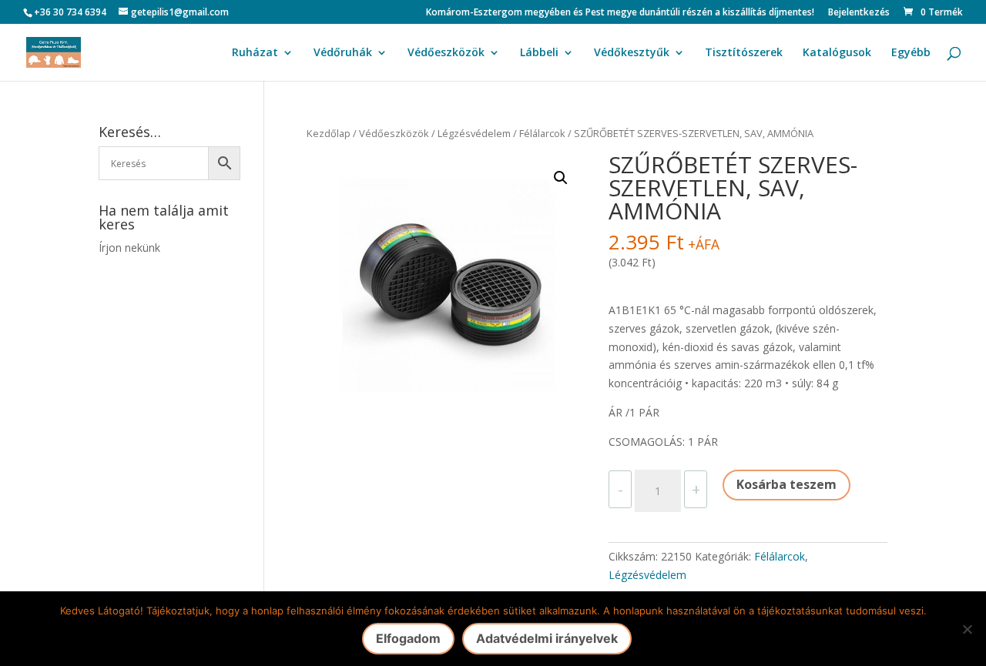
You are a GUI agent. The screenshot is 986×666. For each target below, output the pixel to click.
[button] (561, 178)
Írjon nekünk (129, 247)
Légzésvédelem (474, 133)
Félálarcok (542, 133)
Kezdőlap (328, 133)
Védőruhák (343, 53)
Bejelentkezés (859, 13)
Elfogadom (408, 638)
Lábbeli (539, 53)
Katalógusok (837, 53)
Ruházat (255, 53)
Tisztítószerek (744, 53)
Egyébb (911, 53)
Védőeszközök (446, 53)
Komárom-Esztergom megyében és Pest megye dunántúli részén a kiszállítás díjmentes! (620, 13)
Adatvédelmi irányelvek (547, 638)
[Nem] (966, 629)
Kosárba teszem (786, 484)
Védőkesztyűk (631, 53)
